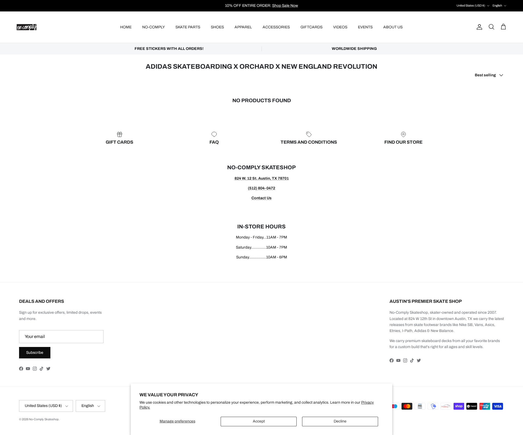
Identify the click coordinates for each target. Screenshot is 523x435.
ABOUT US (393, 27)
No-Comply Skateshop (44, 419)
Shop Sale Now (285, 6)
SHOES (217, 27)
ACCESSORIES (276, 27)
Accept (259, 421)
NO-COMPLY (153, 27)
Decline (340, 421)
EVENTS (365, 27)
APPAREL (243, 27)
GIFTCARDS (311, 27)
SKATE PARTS (187, 27)
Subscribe (34, 353)
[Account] (478, 27)
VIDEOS (340, 27)
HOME (126, 27)
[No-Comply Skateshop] (26, 27)
